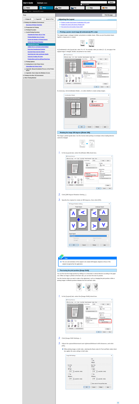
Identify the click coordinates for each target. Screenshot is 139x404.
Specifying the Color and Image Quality (38, 54)
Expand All (39, 19)
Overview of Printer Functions (34, 25)
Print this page (108, 15)
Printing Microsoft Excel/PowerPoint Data (39, 59)
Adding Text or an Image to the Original (38, 47)
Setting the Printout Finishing (35, 42)
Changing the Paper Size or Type (36, 34)
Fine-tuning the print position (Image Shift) (72, 26)
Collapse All (28, 19)
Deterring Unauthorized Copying (36, 49)
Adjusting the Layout (33, 44)
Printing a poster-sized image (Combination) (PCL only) (75, 22)
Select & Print (50, 19)
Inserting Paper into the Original (36, 51)
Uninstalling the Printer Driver (34, 66)
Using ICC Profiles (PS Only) (35, 56)
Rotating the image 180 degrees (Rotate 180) (72, 24)
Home (25, 11)
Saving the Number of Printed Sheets (38, 39)
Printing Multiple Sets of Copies (36, 37)
